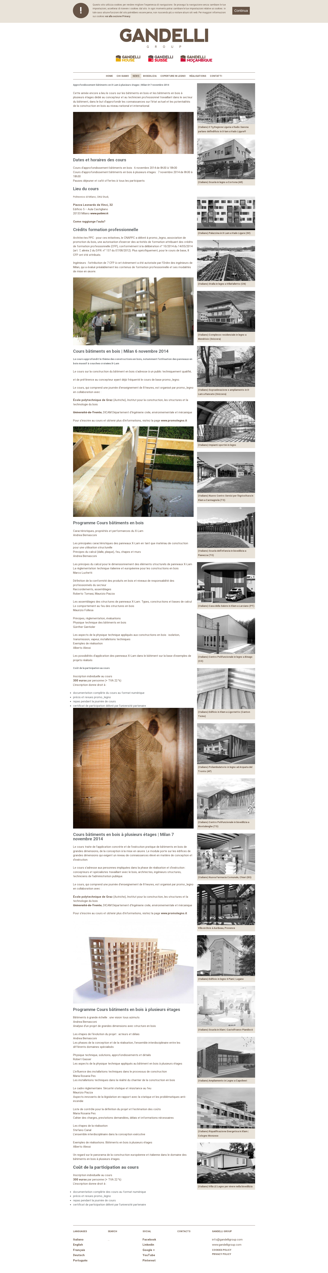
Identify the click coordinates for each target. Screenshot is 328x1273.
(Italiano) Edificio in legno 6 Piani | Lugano (221, 979)
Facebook (149, 1239)
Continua (241, 11)
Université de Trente (87, 412)
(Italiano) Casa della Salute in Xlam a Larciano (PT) (226, 606)
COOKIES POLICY (221, 1250)
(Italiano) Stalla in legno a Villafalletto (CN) (222, 284)
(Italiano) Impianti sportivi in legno (217, 445)
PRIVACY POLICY (221, 1254)
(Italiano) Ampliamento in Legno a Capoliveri (222, 1080)
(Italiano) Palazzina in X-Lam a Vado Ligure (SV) (224, 233)
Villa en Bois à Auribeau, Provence (216, 928)
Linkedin (148, 1244)
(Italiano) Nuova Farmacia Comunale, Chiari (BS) (224, 877)
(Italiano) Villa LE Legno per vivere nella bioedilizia (225, 1186)
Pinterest (149, 1260)
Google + (149, 1250)
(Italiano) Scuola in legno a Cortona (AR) (220, 182)
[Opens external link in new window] (133, 1002)
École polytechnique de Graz (93, 400)
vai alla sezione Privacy (117, 16)
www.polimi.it (99, 213)
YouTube (149, 1255)
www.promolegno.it (174, 420)
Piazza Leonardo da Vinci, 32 (93, 205)
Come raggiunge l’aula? (89, 221)
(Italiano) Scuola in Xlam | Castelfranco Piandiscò (225, 1029)
